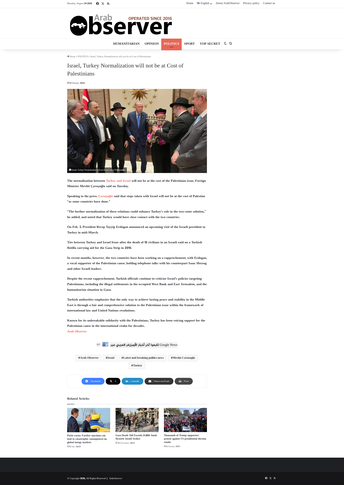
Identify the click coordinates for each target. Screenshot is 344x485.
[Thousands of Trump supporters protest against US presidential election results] (185, 420)
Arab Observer (77, 331)
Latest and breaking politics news (143, 358)
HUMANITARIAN (126, 44)
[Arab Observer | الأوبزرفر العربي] (121, 23)
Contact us (269, 3)
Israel (111, 358)
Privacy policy (251, 3)
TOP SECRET (210, 44)
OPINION (152, 44)
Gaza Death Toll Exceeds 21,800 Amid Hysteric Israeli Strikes (136, 437)
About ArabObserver (228, 3)
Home (189, 3)
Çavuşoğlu (105, 196)
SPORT (189, 44)
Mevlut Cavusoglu (184, 358)
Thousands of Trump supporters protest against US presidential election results (185, 438)
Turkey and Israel (118, 181)
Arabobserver (115, 479)
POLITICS (171, 44)
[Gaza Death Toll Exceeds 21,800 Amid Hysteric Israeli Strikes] (137, 420)
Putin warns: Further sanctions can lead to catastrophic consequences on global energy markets (87, 439)
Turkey (137, 365)
